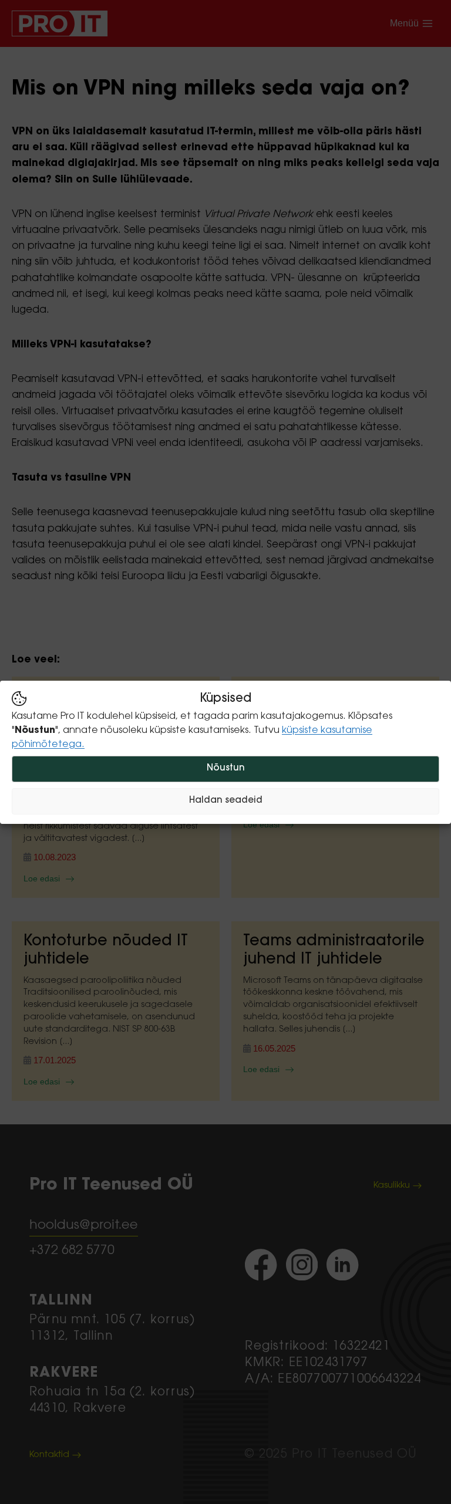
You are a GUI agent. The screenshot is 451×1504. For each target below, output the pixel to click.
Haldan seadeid (225, 800)
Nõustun (226, 768)
